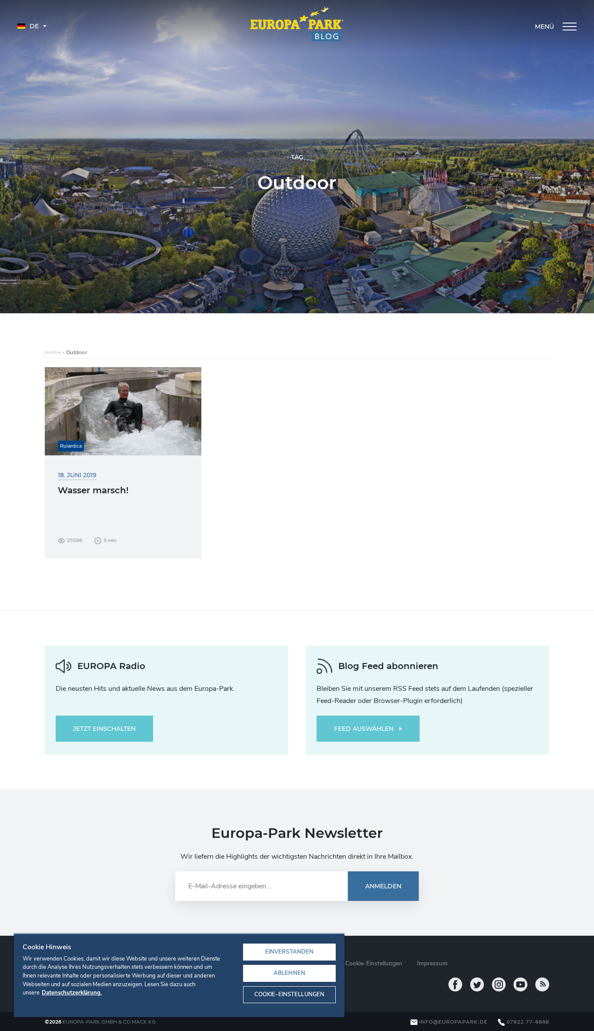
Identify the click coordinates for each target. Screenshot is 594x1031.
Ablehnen (289, 973)
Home (53, 352)
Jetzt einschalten (104, 729)
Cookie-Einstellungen (289, 994)
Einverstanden (289, 952)
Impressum (432, 963)
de (33, 26)
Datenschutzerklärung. (72, 993)
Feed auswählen (364, 729)
